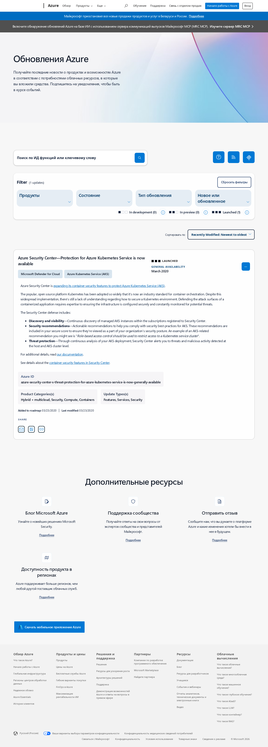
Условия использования (159, 739)
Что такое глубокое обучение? (234, 694)
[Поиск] (140, 158)
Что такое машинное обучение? (229, 686)
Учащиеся (182, 680)
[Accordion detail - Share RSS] (31, 429)
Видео (180, 707)
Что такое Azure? (22, 660)
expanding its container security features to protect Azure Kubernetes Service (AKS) (109, 285)
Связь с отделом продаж (185, 6)
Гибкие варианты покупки (71, 680)
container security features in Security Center (79, 362)
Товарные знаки (188, 739)
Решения (101, 664)
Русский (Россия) (29, 733)
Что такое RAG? (225, 721)
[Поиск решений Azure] (126, 5)
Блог (179, 666)
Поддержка (157, 6)
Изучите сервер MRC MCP (230, 26)
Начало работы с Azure (222, 6)
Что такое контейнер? (229, 714)
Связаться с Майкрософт (96, 739)
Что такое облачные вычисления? (228, 666)
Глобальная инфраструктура (29, 673)
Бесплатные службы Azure (71, 673)
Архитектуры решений (109, 677)
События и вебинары (189, 686)
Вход (247, 6)
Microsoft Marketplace (146, 670)
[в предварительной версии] (205, 212)
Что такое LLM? (225, 707)
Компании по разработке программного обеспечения (150, 662)
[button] (219, 157)
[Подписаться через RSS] (234, 157)
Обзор (66, 6)
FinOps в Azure (64, 686)
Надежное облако (23, 690)
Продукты (82, 6)
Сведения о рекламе (213, 739)
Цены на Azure (64, 666)
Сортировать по (175, 235)
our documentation (70, 354)
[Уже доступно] (246, 212)
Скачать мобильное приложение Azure (53, 627)
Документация (185, 660)
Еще (100, 6)
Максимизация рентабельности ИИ (67, 695)
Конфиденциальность (127, 739)
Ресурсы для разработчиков (193, 673)
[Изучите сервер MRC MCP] (249, 157)
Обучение (139, 6)
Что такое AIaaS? (226, 701)
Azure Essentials (22, 697)
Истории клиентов (23, 703)
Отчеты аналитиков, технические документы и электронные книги (191, 697)
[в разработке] (162, 212)
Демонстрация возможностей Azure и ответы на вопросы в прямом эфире (113, 694)
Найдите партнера (144, 676)
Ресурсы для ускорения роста (113, 671)
